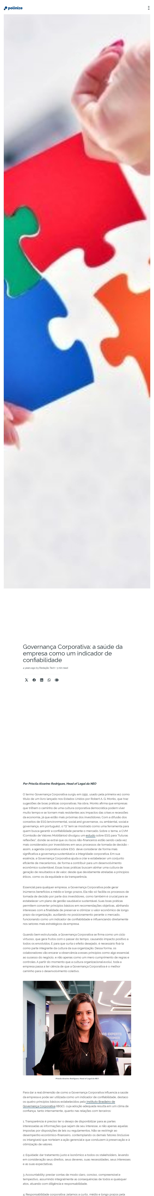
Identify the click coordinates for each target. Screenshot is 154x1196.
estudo (90, 835)
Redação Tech (47, 668)
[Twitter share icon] (26, 677)
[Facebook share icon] (34, 677)
